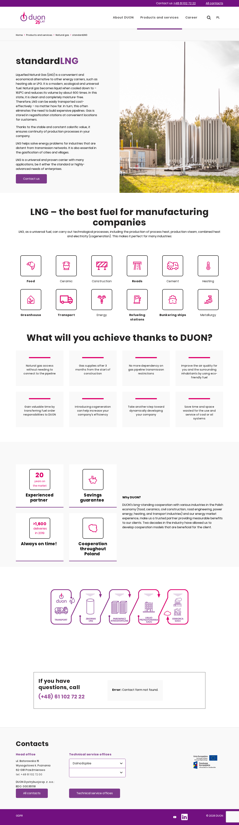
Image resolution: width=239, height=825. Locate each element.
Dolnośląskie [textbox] (82, 763)
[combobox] (97, 763)
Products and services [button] (159, 17)
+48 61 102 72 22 (184, 3)
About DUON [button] (123, 17)
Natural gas (62, 35)
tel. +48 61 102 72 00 (29, 774)
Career (191, 17)
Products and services (39, 35)
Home (19, 35)
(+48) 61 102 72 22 (61, 696)
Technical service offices (94, 793)
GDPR (19, 816)
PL (218, 17)
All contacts (214, 3)
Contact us (31, 179)
